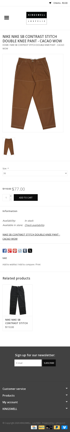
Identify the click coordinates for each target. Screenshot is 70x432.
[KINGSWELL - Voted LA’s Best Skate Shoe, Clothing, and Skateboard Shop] (41, 18)
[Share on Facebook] (5, 251)
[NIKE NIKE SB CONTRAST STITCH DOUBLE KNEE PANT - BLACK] (17, 300)
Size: (5, 168)
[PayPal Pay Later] (56, 427)
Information (10, 211)
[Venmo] (63, 427)
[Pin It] (15, 251)
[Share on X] (30, 251)
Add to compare (26, 264)
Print (38, 264)
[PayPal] (41, 427)
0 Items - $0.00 (60, 3)
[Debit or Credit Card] (49, 427)
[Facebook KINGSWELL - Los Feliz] (22, 373)
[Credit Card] (33, 427)
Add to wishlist (10, 264)
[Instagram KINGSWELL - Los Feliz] (47, 373)
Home (5, 45)
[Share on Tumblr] (25, 251)
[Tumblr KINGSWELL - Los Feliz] (41, 373)
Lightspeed (59, 423)
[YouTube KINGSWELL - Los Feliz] (35, 373)
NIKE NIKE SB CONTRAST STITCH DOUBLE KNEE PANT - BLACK (17, 321)
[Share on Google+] (10, 251)
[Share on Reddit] (20, 251)
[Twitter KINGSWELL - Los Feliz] (29, 373)
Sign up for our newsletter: (35, 355)
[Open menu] (6, 17)
